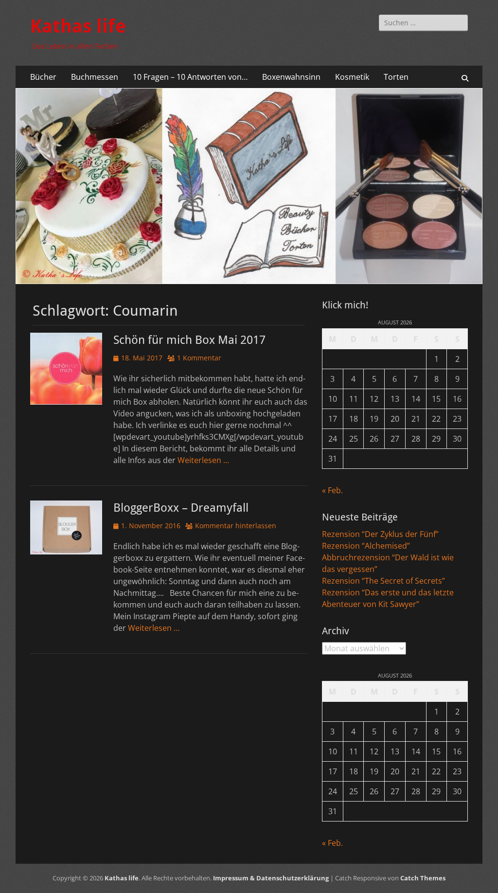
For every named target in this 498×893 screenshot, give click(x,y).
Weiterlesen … (203, 460)
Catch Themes (422, 878)
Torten (396, 76)
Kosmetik (352, 76)
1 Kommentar (199, 357)
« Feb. (332, 490)
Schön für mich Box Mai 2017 (189, 340)
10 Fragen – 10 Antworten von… (190, 76)
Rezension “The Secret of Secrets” (383, 580)
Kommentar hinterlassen (235, 525)
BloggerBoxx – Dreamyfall (181, 508)
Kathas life (78, 26)
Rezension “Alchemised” (366, 545)
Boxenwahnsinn (291, 76)
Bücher (43, 76)
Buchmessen (94, 76)
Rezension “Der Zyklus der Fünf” (380, 534)
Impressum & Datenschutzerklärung (271, 878)
